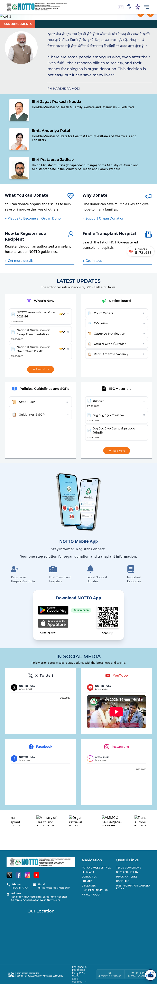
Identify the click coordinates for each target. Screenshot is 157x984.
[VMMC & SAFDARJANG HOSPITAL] (103, 820)
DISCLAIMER (88, 885)
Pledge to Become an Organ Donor (33, 218)
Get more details (19, 260)
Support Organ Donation (103, 218)
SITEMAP (87, 881)
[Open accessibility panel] (138, 7)
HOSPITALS (122, 881)
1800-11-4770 (20, 887)
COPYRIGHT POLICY (127, 872)
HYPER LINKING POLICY (95, 890)
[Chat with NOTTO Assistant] (150, 975)
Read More (42, 369)
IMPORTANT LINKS (126, 876)
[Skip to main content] (120, 7)
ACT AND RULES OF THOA (96, 867)
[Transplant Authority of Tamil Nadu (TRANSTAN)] (135, 820)
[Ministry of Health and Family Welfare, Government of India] (37, 820)
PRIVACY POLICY (91, 894)
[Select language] (129, 6)
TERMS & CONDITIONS (128, 867)
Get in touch (93, 260)
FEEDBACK (88, 872)
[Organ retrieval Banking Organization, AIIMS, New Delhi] (70, 820)
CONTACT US (89, 876)
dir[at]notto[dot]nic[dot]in (54, 887)
